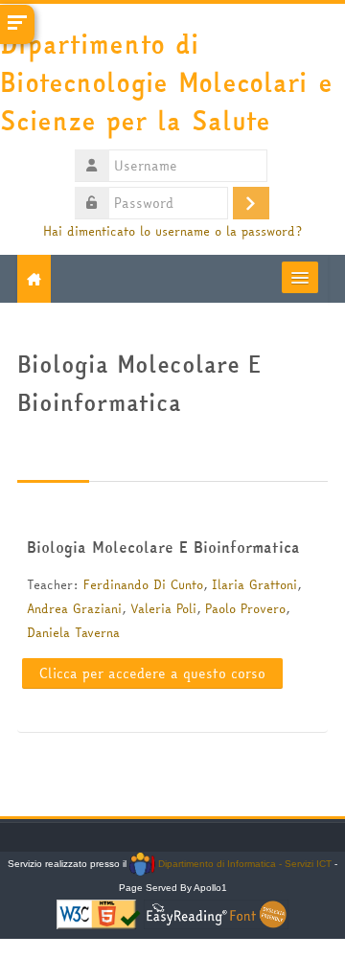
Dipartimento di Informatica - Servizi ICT (243, 863)
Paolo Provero (245, 608)
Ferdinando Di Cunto (143, 584)
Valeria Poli (163, 608)
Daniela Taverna (73, 632)
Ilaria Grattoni (254, 584)
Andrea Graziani (74, 608)
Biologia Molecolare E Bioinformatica (163, 547)
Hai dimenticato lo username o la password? (172, 231)
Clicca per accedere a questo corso (152, 673)
